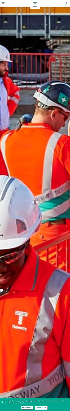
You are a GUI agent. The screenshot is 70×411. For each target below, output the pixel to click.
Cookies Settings (27, 407)
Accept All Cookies (41, 407)
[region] (35, 404)
